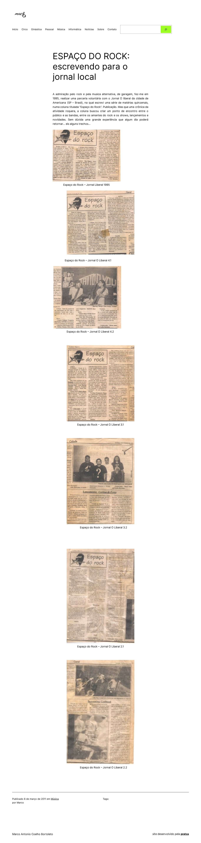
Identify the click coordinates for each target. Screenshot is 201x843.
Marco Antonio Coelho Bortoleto (32, 834)
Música (55, 798)
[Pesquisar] (166, 29)
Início (15, 29)
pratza (185, 833)
